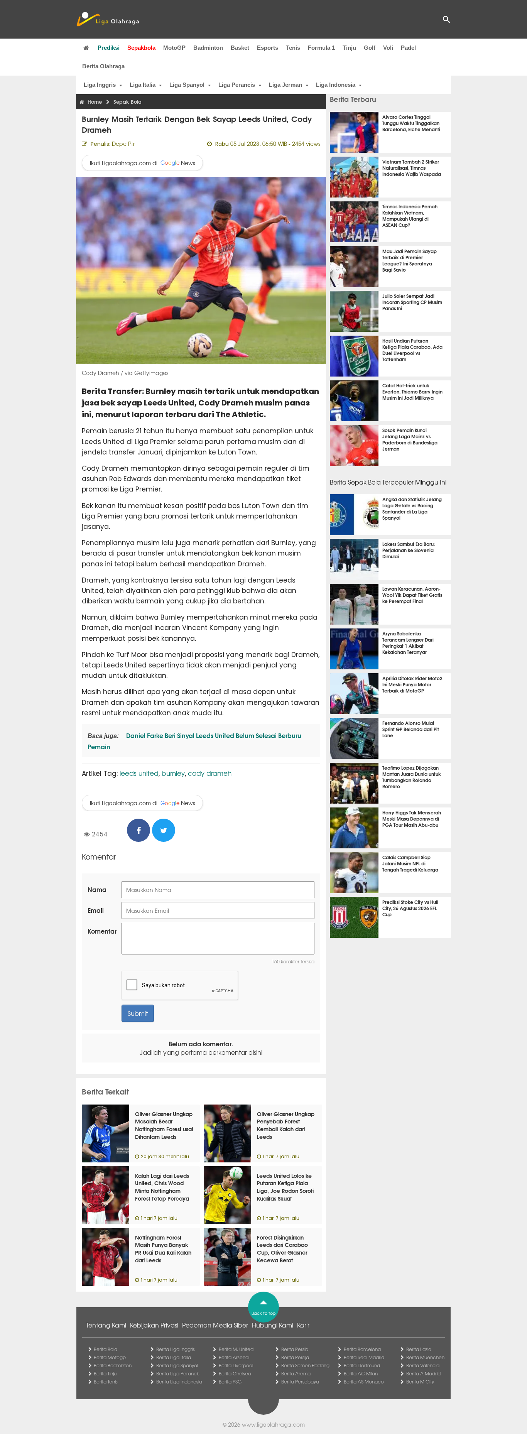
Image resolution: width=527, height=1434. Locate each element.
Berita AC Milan (361, 1373)
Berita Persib (294, 1349)
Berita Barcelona (362, 1349)
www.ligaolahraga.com (273, 1424)
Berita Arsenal (234, 1357)
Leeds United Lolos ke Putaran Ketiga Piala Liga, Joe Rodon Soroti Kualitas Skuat (285, 1187)
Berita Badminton (113, 1365)
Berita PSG (230, 1381)
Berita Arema (296, 1373)
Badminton (208, 47)
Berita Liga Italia (173, 1357)
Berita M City (420, 1381)
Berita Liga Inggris (175, 1349)
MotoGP (174, 47)
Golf (369, 47)
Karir (303, 1324)
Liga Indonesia (335, 84)
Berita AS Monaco (364, 1381)
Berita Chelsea (235, 1373)
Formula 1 (321, 47)
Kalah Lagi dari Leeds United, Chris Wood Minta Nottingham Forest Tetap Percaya (162, 1187)
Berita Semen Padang (305, 1365)
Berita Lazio (418, 1349)
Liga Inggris (100, 84)
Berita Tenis (106, 1381)
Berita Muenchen (425, 1357)
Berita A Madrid (423, 1373)
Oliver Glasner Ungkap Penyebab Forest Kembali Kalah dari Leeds (285, 1125)
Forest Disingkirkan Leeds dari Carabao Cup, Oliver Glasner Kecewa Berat (282, 1248)
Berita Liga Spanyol (177, 1365)
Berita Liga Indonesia (179, 1381)
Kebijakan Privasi (154, 1324)
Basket (240, 47)
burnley (173, 773)
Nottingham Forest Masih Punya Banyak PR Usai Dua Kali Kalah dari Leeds (163, 1248)
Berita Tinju (105, 1373)
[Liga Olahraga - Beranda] (107, 19)
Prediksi (109, 47)
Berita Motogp (110, 1357)
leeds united (139, 773)
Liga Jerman (285, 84)
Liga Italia (142, 84)
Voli (388, 47)
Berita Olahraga (103, 66)
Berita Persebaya (300, 1381)
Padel (408, 47)
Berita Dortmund (362, 1365)
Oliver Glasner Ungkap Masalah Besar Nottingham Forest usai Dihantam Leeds (164, 1125)
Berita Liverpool (236, 1365)
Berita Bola (105, 1349)
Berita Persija (295, 1357)
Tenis (293, 47)
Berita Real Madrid (364, 1357)
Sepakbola (141, 47)
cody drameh (209, 773)
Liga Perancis (236, 84)
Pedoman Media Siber (215, 1324)
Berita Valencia (422, 1365)
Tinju (349, 47)
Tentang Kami (106, 1324)
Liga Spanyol (186, 84)
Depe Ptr (123, 143)
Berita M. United (236, 1349)
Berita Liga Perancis (177, 1373)
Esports (267, 47)
